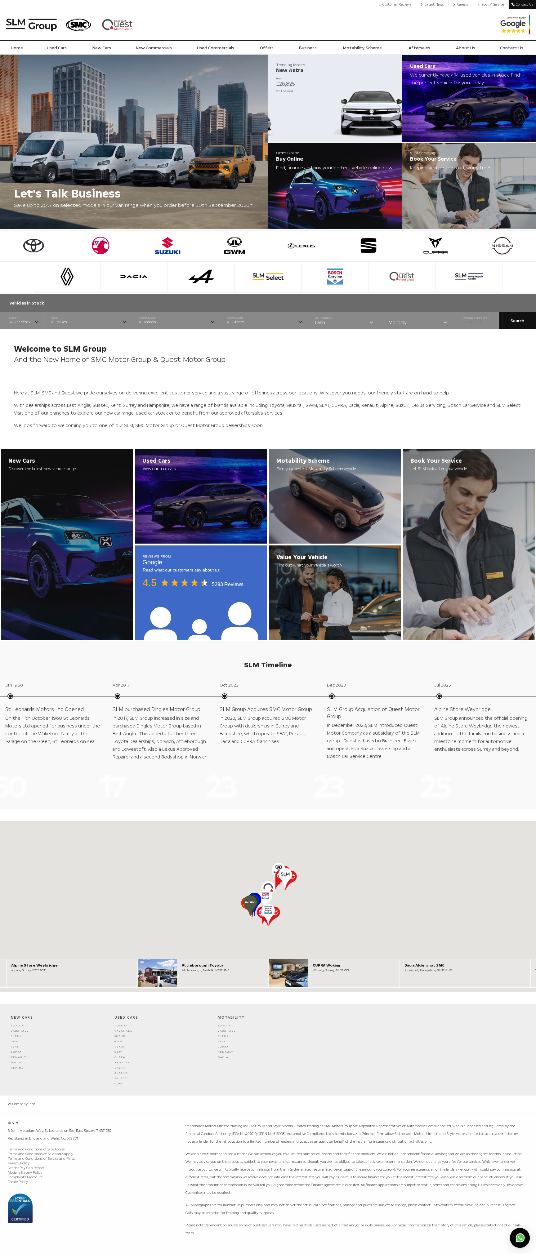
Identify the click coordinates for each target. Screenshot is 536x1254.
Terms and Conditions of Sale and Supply (40, 1154)
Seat (15, 1046)
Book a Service (492, 4)
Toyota (17, 1025)
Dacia (16, 1062)
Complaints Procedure (25, 1177)
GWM (15, 1041)
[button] (285, 879)
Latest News (434, 4)
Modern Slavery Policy (25, 1172)
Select (120, 1078)
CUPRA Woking (326, 965)
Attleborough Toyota (202, 965)
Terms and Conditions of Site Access (36, 1149)
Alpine (17, 1067)
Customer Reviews (396, 4)
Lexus (119, 1046)
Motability (231, 1017)
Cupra (16, 1052)
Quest (119, 1083)
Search (517, 321)
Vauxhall (20, 1031)
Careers (462, 4)
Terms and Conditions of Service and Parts (41, 1158)
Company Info (23, 1104)
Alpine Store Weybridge (34, 965)
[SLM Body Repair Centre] (469, 277)
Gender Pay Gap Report (26, 1168)
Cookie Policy (18, 1182)
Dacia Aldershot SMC (424, 965)
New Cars (22, 1017)
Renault (18, 1057)
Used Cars (126, 1017)
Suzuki (17, 1036)
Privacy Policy (18, 1163)
